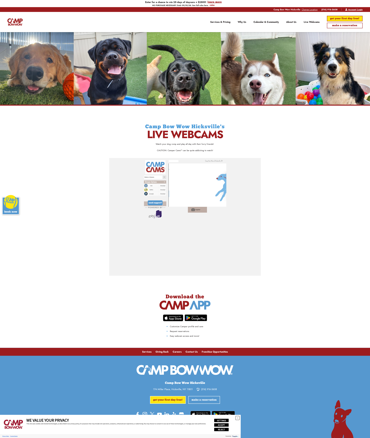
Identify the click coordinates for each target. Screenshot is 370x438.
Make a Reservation (344, 25)
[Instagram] (145, 414)
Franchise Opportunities (215, 351)
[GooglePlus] (181, 414)
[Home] (15, 22)
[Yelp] (174, 414)
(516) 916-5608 (329, 9)
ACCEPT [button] (221, 425)
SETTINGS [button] (221, 420)
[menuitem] (220, 22)
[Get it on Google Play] (196, 317)
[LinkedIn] (166, 414)
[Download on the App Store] (173, 317)
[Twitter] (152, 414)
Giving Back (162, 351)
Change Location (310, 9)
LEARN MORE (215, 2)
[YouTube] (159, 414)
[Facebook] (137, 414)
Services (147, 351)
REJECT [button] (221, 429)
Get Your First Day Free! (344, 18)
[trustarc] (235, 436)
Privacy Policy (5, 436)
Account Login (355, 9)
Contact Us (192, 351)
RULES (212, 5)
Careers (177, 351)
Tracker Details (14, 436)
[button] (237, 418)
